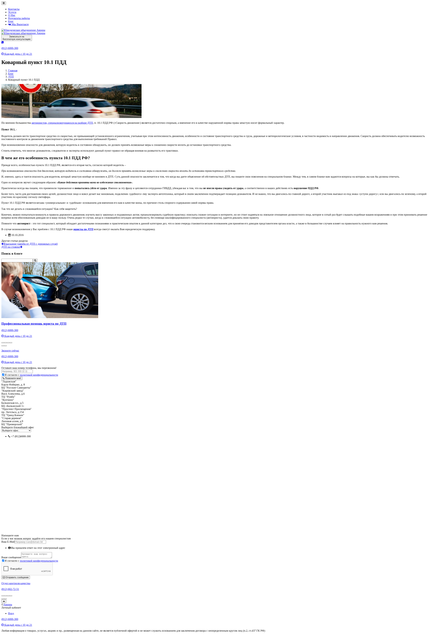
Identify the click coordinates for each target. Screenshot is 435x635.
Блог (11, 21)
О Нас (11, 15)
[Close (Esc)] (2, 342)
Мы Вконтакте (20, 24)
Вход (11, 613)
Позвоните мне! (12, 378)
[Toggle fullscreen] (8, 342)
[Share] (5, 342)
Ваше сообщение (11, 557)
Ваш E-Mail (8, 541)
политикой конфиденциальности (39, 374)
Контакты (14, 9)
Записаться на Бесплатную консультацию (17, 37)
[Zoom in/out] (11, 342)
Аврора (7, 604)
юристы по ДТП (83, 229)
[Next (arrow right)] (5, 345)
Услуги (12, 12)
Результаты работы (19, 18)
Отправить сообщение (17, 577)
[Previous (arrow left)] (2, 345)
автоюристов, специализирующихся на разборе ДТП (62, 122)
